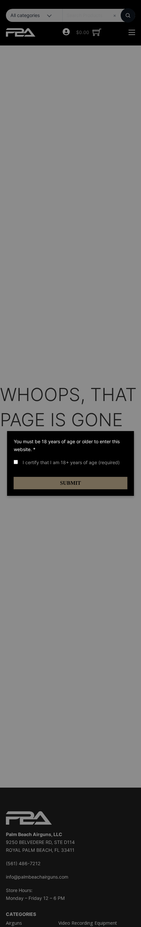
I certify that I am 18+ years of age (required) (70, 462)
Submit (70, 483)
